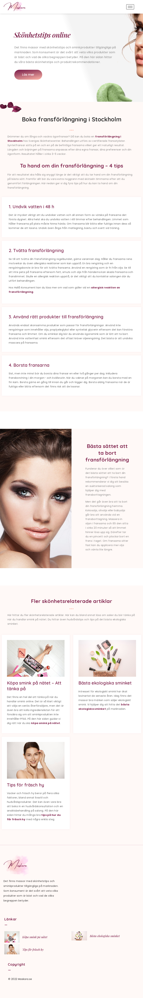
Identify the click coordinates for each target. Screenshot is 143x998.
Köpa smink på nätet (34, 937)
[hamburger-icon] (130, 6)
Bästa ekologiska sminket (105, 936)
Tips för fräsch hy (33, 949)
